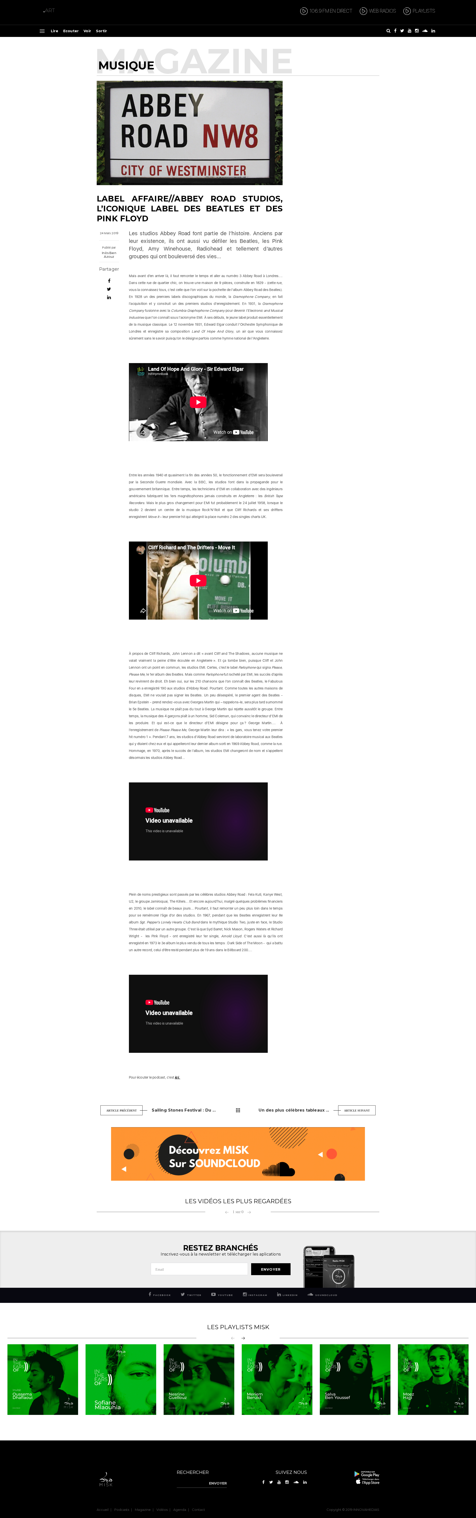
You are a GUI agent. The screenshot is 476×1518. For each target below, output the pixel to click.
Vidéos (162, 1510)
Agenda (179, 1510)
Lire (54, 31)
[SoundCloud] (238, 1154)
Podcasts (121, 1510)
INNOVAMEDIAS (366, 1510)
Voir (87, 31)
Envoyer (271, 1269)
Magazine (143, 1510)
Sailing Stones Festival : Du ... (183, 1110)
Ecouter (71, 31)
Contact (198, 1510)
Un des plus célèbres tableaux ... (294, 1110)
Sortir (101, 31)
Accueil (103, 1510)
